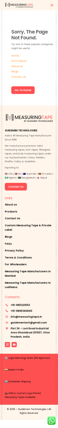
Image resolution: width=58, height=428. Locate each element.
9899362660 (24, 311)
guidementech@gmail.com (29, 322)
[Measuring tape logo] (19, 3)
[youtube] (14, 344)
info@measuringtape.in (26, 316)
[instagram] (7, 344)
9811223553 (23, 305)
